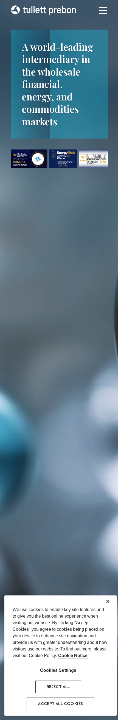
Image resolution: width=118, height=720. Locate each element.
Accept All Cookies (60, 703)
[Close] (108, 601)
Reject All (58, 686)
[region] (60, 655)
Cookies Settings (58, 670)
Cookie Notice (73, 655)
